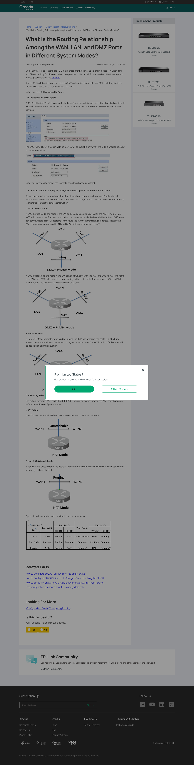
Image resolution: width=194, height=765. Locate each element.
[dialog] (97, 382)
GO (74, 389)
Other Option (119, 389)
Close (143, 370)
